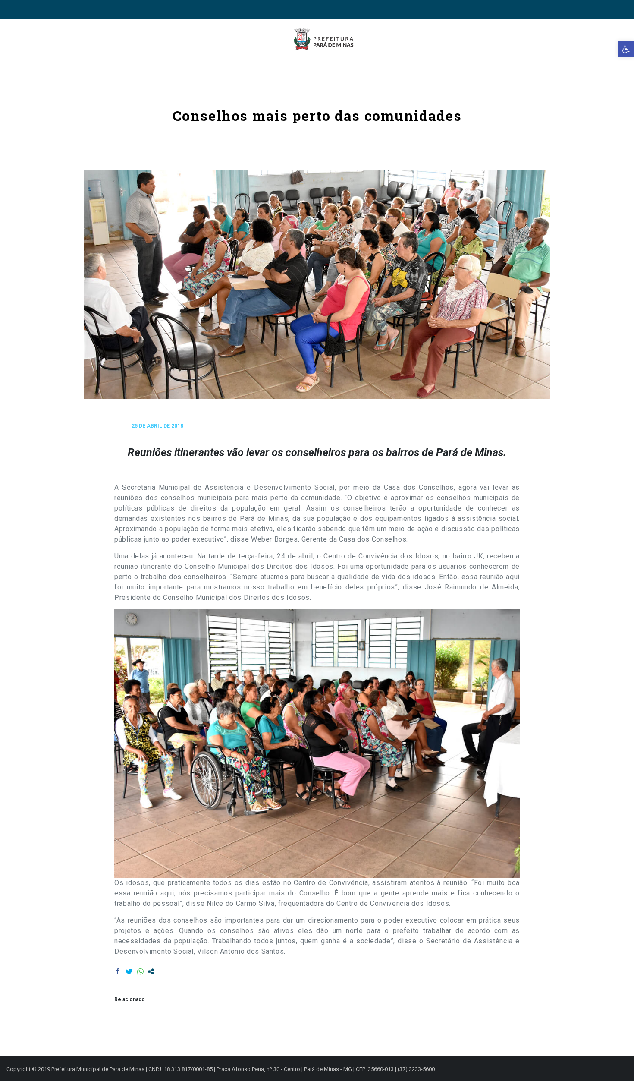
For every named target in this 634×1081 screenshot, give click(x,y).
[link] (626, 49)
